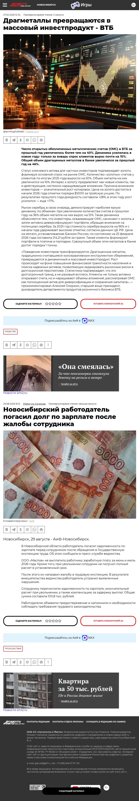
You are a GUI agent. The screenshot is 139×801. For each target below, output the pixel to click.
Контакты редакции (38, 722)
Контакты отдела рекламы (67, 722)
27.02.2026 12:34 (11, 14)
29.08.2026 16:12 (11, 403)
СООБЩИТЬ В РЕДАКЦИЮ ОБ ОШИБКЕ (106, 722)
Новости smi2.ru (15, 393)
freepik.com (32, 131)
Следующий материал (71, 791)
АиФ (31, 521)
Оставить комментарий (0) (108, 304)
